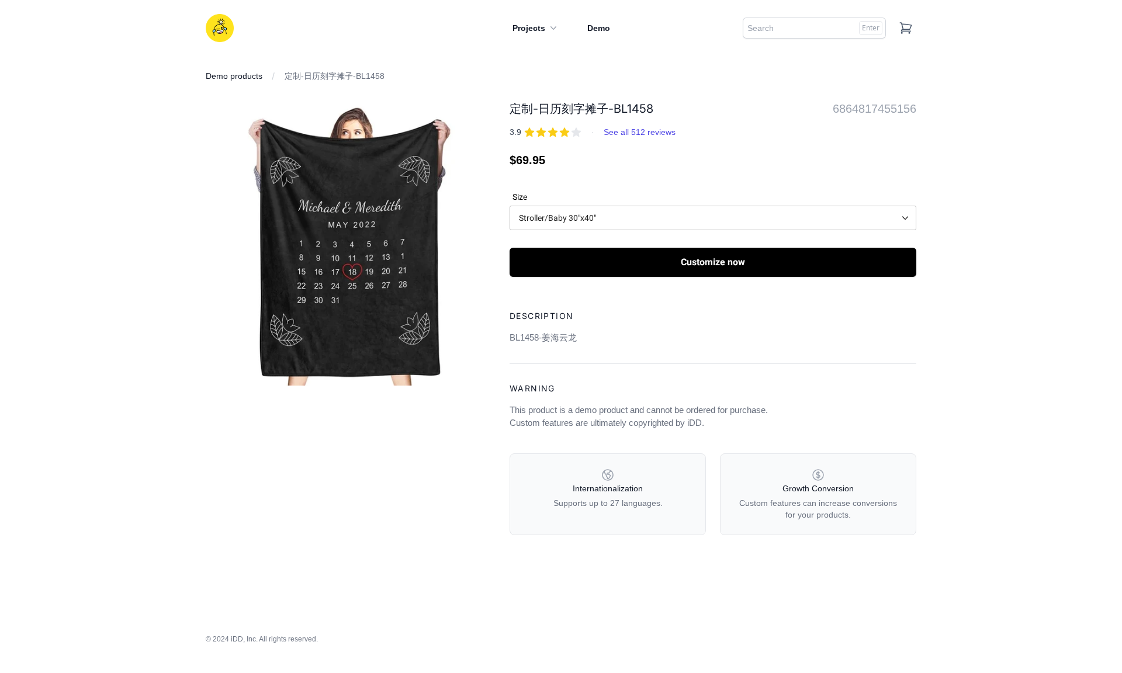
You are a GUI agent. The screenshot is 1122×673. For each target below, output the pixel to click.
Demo (598, 28)
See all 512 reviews (640, 132)
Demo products (234, 76)
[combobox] (814, 28)
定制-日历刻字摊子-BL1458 (335, 76)
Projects (528, 28)
